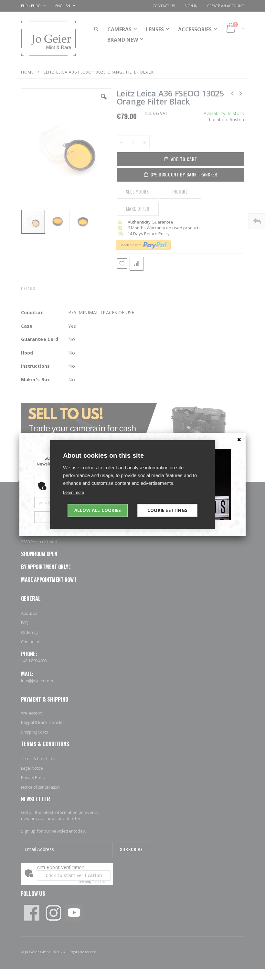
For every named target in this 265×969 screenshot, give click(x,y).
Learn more (73, 492)
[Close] (239, 439)
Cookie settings (167, 510)
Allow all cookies (97, 510)
